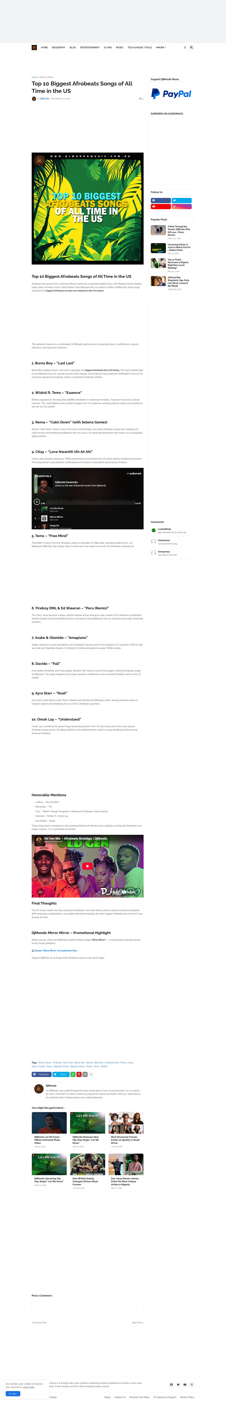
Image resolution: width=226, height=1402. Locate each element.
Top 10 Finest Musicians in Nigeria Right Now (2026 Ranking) (178, 263)
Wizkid (104, 1066)
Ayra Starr (68, 1062)
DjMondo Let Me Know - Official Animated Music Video (47, 1140)
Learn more (28, 1387)
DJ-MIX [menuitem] (108, 47)
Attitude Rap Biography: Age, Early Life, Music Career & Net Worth (178, 281)
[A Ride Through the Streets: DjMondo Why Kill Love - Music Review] (158, 230)
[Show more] (91, 1074)
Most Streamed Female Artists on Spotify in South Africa (125, 1140)
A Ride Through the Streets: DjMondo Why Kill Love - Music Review (179, 230)
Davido (89, 1062)
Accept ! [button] (13, 1393)
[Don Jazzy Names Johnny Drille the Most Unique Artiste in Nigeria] (126, 1164)
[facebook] (161, 200)
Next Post (137, 1322)
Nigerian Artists (61, 1066)
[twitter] (182, 200)
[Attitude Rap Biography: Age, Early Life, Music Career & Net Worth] (158, 281)
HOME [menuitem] (44, 47)
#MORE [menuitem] (160, 47)
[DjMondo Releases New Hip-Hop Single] (87, 1123)
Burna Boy (79, 1062)
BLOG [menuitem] (73, 47)
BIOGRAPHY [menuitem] (58, 47)
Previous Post (40, 1322)
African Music (46, 77)
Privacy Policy (187, 1397)
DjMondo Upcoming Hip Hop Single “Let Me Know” (49, 1180)
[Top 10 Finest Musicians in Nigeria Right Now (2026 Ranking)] (158, 263)
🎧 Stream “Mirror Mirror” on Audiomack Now (54, 950)
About (107, 1397)
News (49, 1066)
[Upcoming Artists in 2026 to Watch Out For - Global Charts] (158, 248)
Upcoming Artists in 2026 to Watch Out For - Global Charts (179, 247)
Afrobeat (57, 1062)
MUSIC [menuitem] (119, 47)
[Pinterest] (79, 1074)
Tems (96, 1066)
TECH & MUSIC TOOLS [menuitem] (140, 47)
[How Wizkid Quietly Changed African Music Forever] (87, 1164)
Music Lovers (126, 1062)
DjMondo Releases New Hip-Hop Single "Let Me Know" (86, 1140)
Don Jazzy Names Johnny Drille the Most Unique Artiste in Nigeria (125, 1181)
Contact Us (120, 1397)
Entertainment (112, 1062)
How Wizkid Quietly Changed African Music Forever (85, 1181)
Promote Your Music (139, 1397)
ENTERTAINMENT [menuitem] (90, 47)
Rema (89, 1066)
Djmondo (98, 1062)
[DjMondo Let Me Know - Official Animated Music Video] (49, 1123)
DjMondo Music (49, 1397)
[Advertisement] (92, 21)
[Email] (85, 1074)
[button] (185, 47)
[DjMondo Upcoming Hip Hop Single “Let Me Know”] (49, 1164)
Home (35, 77)
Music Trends (38, 1066)
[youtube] (161, 206)
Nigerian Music (77, 1066)
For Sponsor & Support (164, 1397)
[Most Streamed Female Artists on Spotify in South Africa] (126, 1123)
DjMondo (51, 1085)
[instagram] (182, 206)
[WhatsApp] (73, 1074)
